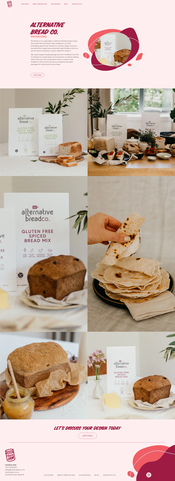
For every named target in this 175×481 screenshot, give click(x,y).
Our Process (55, 4)
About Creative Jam (40, 4)
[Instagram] (148, 474)
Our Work (25, 4)
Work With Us (77, 4)
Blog (66, 4)
